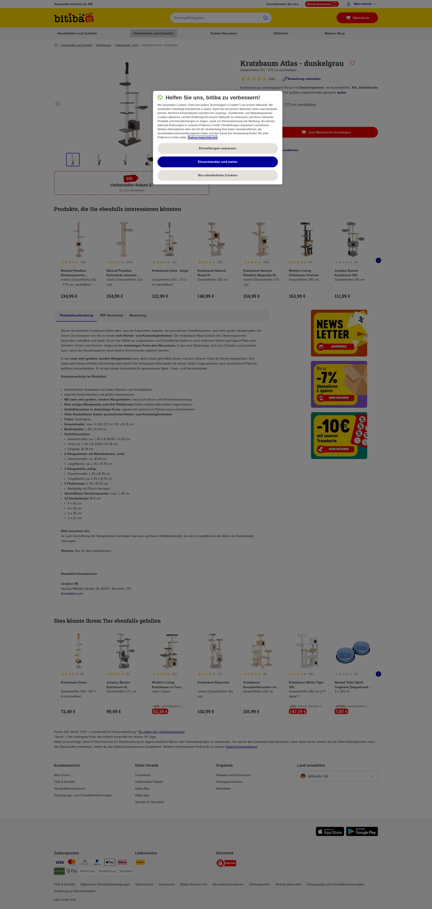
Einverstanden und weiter (217, 161)
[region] (217, 137)
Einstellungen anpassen (217, 148)
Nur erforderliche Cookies (217, 175)
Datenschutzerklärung (202, 137)
